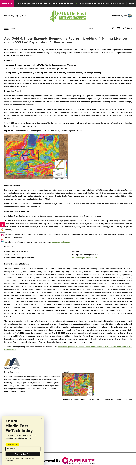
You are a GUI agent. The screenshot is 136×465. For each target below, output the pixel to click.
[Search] (113, 28)
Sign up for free (23, 454)
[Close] (41, 419)
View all (131, 3)
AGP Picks (7, 3)
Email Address (12, 444)
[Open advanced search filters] (118, 28)
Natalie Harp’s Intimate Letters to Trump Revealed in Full (44, 3)
